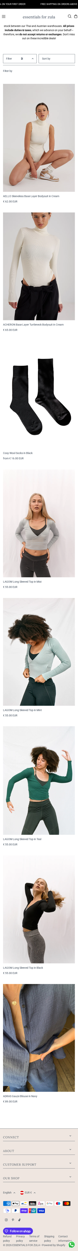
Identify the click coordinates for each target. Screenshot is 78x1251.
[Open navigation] (10, 16)
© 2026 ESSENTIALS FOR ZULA (21, 1245)
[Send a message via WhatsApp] (71, 1244)
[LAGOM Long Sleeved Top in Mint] (39, 652)
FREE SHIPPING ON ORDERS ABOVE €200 (52, 4)
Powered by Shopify (53, 1245)
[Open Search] (69, 16)
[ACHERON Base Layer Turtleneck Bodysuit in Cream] (39, 266)
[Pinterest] (13, 1220)
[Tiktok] (19, 1220)
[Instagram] (6, 1220)
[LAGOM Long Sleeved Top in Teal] (39, 780)
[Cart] (75, 16)
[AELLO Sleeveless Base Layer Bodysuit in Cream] (39, 138)
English (7, 1192)
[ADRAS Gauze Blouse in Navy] (39, 1038)
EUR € (28, 1192)
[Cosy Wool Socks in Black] (39, 395)
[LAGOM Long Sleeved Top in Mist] (39, 523)
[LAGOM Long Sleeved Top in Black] (39, 909)
